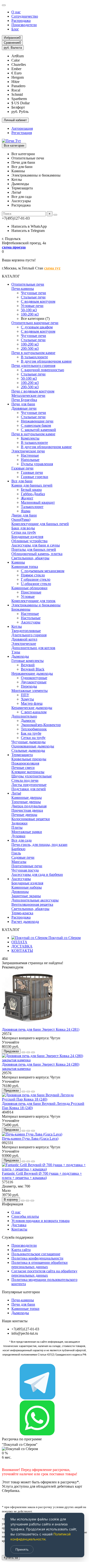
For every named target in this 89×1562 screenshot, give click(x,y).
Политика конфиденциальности (37, 1258)
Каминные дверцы (26, 797)
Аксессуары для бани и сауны (35, 545)
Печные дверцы (24, 815)
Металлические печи (28, 395)
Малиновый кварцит (38, 502)
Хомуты (27, 699)
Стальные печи (33, 297)
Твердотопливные (26, 631)
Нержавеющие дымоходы (32, 673)
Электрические (23, 644)
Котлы (16, 626)
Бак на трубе (31, 733)
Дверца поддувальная (29, 806)
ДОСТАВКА (22, 946)
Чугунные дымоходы (28, 742)
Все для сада (21, 840)
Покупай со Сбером (64, 938)
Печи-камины (22, 289)
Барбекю (18, 849)
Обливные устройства (29, 541)
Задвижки (19, 823)
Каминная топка (24, 567)
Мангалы (18, 862)
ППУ (25, 695)
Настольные (31, 618)
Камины (18, 562)
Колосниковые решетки (30, 819)
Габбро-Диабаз (33, 494)
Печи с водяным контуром (32, 391)
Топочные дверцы (26, 802)
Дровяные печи (24, 408)
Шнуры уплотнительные (31, 776)
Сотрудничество (24, 16)
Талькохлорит (32, 507)
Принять (21, 1549)
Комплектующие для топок (33, 601)
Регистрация (21, 133)
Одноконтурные (34, 678)
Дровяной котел (24, 639)
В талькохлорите (34, 357)
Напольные (30, 460)
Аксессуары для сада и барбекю (37, 874)
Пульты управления (37, 464)
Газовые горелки (34, 477)
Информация (12, 1204)
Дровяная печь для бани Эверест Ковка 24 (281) (40, 1029)
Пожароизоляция (25, 763)
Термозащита (22, 755)
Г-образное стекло (35, 579)
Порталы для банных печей (33, 549)
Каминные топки (25, 1309)
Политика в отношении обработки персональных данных (39, 1264)
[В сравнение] (33, 1052)
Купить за (11, 1557)
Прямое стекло (33, 575)
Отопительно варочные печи (34, 323)
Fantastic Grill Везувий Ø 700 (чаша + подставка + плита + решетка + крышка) (42, 1175)
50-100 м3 (29, 310)
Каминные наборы (26, 887)
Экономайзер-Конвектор (41, 725)
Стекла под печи (24, 780)
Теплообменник (34, 729)
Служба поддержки (17, 1237)
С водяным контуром (38, 301)
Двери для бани (24, 515)
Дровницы (20, 892)
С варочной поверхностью (42, 370)
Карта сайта (21, 1250)
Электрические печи (28, 451)
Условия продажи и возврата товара (40, 1221)
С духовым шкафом (37, 327)
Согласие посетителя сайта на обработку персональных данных (44, 1273)
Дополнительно (24, 716)
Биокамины (20, 609)
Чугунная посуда (25, 870)
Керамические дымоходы (31, 708)
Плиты (17, 827)
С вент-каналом (34, 712)
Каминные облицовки (29, 588)
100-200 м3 (30, 314)
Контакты (19, 1229)
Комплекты (30, 438)
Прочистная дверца (27, 810)
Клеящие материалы (27, 772)
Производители (24, 25)
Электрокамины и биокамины (36, 605)
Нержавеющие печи (37, 421)
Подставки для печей (28, 789)
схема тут (52, 268)
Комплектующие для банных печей (40, 524)
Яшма (25, 511)
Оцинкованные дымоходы (32, 746)
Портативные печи (26, 866)
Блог (15, 29)
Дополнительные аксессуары (35, 900)
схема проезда (14, 247)
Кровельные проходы (28, 759)
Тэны (15, 652)
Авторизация (22, 128)
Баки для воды (23, 528)
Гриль (16, 853)
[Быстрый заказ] (23, 1052)
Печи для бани (23, 404)
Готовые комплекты (27, 661)
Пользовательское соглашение (35, 1254)
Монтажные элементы (29, 691)
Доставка (18, 1225)
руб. (13, 47)
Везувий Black (32, 669)
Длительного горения (29, 635)
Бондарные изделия (27, 537)
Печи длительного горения (33, 366)
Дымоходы (20, 656)
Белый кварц (31, 490)
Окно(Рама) (20, 519)
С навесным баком (36, 425)
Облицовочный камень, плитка (36, 554)
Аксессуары (30, 622)
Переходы (29, 686)
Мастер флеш (31, 703)
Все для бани (22, 481)
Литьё (16, 793)
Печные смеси (23, 768)
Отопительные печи (27, 284)
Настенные (30, 455)
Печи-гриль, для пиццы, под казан (39, 845)
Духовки (18, 836)
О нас (16, 12)
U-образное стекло (36, 584)
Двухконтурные (34, 682)
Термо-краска (22, 913)
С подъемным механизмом (42, 571)
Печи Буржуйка (24, 400)
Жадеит (27, 498)
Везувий (28, 665)
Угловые (28, 596)
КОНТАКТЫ (22, 951)
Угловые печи (32, 306)
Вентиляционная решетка (32, 904)
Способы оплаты (25, 1216)
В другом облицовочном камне (46, 361)
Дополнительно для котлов (33, 648)
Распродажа (21, 21)
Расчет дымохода (25, 922)
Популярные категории (21, 1292)
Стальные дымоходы (28, 750)
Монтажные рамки (26, 832)
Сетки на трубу (23, 532)
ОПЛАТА (19, 942)
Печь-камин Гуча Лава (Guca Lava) (30, 1138)
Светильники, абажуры (30, 558)
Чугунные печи (33, 293)
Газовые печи (22, 468)
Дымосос (28, 721)
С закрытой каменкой (38, 430)
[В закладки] (28, 1052)
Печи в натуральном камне (33, 353)
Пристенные (31, 592)
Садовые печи (22, 857)
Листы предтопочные (29, 785)
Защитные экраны (26, 896)
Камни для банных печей (31, 485)
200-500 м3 (30, 348)
